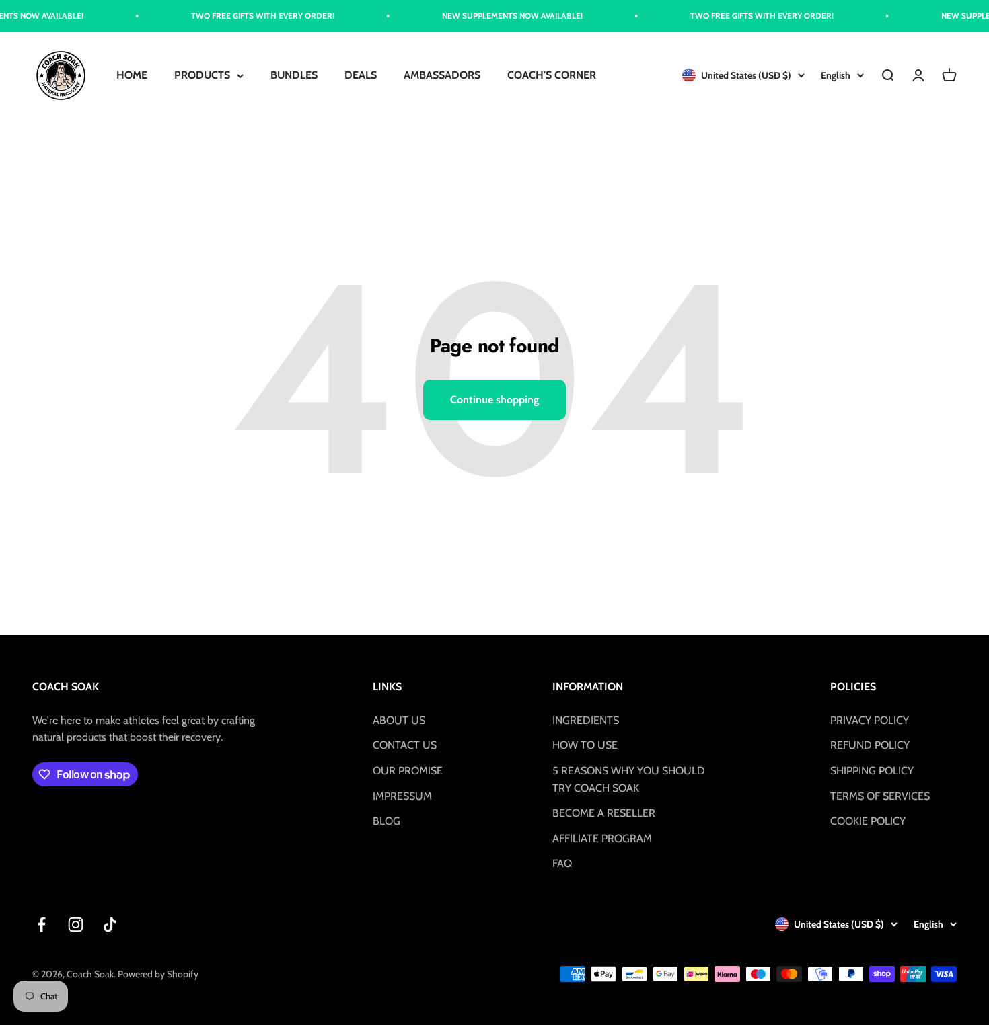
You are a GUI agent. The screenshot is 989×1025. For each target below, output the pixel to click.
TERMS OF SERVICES (880, 796)
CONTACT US (405, 745)
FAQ (562, 863)
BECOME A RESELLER (603, 813)
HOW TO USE (585, 745)
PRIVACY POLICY (869, 720)
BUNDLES (294, 75)
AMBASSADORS (442, 75)
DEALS (360, 75)
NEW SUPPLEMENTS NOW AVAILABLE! (495, 16)
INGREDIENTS (585, 720)
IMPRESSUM (402, 796)
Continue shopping (494, 399)
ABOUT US (399, 720)
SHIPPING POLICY (872, 770)
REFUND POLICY (870, 745)
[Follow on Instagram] (76, 924)
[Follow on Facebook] (41, 924)
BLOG (386, 821)
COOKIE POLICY (868, 821)
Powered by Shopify (158, 974)
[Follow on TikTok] (110, 924)
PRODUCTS (202, 75)
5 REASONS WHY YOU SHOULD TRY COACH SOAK (628, 779)
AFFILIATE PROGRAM (602, 838)
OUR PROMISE (408, 770)
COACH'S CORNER (551, 75)
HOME (131, 75)
